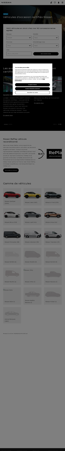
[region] (32, 79)
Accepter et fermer (32, 84)
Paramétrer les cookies (32, 92)
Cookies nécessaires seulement (32, 88)
